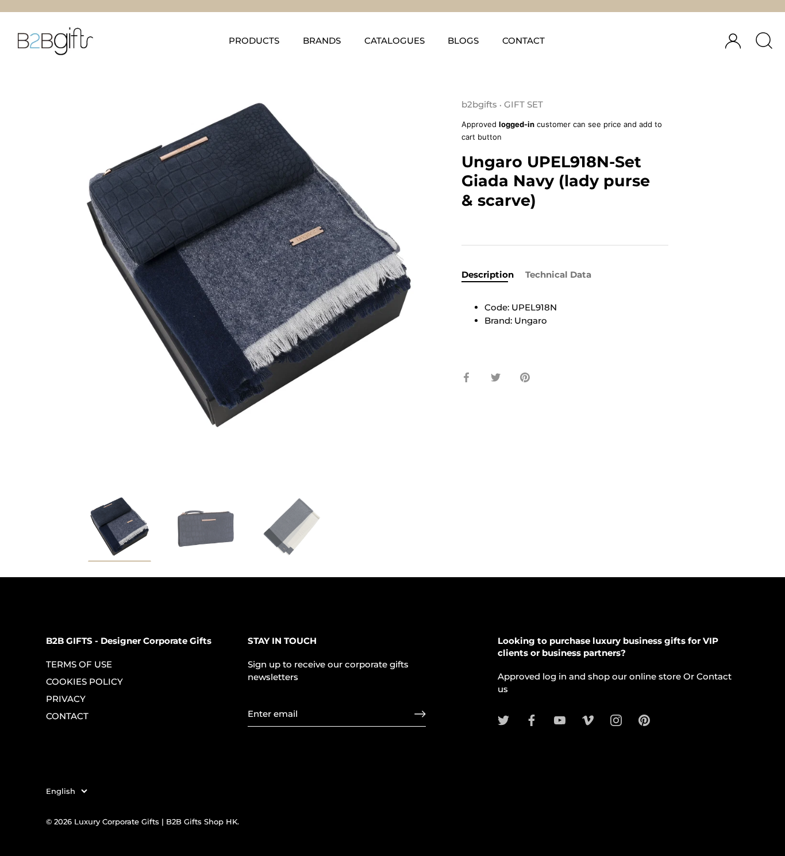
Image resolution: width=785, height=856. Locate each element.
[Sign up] (420, 714)
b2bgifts (479, 104)
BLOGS (463, 40)
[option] (119, 530)
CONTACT (523, 40)
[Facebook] (531, 719)
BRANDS (322, 40)
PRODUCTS (254, 40)
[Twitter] (503, 719)
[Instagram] (616, 719)
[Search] (763, 40)
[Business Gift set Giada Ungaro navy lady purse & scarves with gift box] (119, 528)
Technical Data (558, 274)
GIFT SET (523, 104)
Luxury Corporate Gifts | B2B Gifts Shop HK (155, 821)
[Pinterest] (644, 719)
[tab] (493, 275)
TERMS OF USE (79, 664)
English (60, 791)
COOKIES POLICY (84, 681)
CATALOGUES (394, 40)
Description (487, 274)
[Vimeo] (588, 719)
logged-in (516, 124)
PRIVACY (66, 698)
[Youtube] (559, 719)
